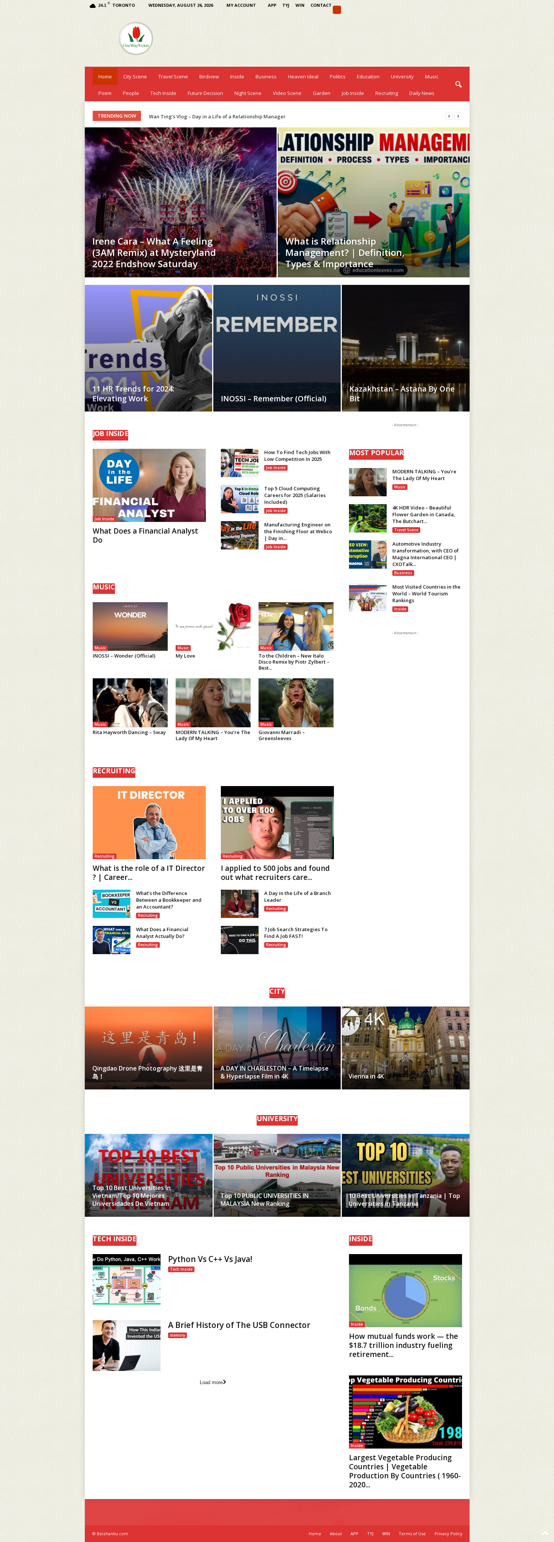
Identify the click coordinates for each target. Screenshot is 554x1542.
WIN (300, 5)
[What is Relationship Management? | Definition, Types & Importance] (374, 202)
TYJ (285, 5)
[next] (458, 116)
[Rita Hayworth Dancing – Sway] (130, 702)
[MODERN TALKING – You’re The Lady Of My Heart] (213, 702)
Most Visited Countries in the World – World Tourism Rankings (426, 593)
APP (272, 5)
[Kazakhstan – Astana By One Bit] (406, 360)
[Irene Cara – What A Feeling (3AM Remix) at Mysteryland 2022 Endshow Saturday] (181, 202)
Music (431, 76)
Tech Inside (163, 93)
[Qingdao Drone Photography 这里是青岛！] (149, 1048)
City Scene (135, 76)
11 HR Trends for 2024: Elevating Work (133, 394)
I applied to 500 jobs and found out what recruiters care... (275, 872)
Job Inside (353, 93)
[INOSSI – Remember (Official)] (277, 359)
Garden (322, 93)
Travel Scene (173, 76)
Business (266, 76)
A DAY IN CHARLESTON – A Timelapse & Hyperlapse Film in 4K (274, 1072)
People (131, 93)
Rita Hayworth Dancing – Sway (129, 732)
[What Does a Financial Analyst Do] (149, 485)
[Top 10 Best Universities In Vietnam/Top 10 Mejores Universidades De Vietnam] (149, 1175)
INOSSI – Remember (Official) (273, 398)
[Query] (337, 10)
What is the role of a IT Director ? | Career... (149, 872)
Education (368, 76)
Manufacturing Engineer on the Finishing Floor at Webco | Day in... (298, 531)
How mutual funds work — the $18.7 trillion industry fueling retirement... (403, 1345)
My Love (185, 655)
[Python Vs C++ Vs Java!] (127, 1279)
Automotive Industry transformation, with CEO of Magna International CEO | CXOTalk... (425, 554)
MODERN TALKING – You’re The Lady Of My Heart (213, 735)
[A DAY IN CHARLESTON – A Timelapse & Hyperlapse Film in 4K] (277, 1048)
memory (177, 1335)
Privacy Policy (448, 1533)
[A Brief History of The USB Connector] (127, 1345)
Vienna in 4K (366, 1076)
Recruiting (386, 93)
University (402, 76)
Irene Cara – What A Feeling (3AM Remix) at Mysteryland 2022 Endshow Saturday (154, 252)
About (336, 1533)
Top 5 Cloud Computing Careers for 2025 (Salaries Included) (295, 495)
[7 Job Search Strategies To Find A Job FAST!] (240, 940)
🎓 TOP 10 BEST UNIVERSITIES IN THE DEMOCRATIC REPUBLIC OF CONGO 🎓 (238, 116)
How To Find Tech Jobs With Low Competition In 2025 (297, 455)
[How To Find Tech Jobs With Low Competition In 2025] (240, 463)
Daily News (422, 93)
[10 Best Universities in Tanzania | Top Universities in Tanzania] (405, 1175)
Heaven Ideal (303, 76)
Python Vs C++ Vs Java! (210, 1259)
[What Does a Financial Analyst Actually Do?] (111, 940)
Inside (237, 76)
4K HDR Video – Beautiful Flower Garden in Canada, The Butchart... (423, 514)
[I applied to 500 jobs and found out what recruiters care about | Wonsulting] (277, 822)
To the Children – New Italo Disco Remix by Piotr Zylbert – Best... (294, 661)
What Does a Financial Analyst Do (145, 535)
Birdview (209, 76)
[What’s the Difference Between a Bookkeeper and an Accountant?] (111, 904)
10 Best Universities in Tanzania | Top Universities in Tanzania (404, 1200)
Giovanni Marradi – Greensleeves (282, 735)
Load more (211, 1382)
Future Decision (205, 93)
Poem (105, 93)
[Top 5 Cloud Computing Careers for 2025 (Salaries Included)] (240, 499)
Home (105, 76)
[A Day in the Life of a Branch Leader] (240, 904)
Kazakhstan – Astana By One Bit (402, 394)
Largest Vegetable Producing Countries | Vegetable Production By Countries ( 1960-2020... (405, 1471)
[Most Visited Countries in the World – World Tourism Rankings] (368, 597)
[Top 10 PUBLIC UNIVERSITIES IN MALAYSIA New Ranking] (277, 1175)
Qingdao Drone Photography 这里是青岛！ (147, 1072)
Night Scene (248, 93)
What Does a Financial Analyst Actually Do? (162, 932)
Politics (338, 76)
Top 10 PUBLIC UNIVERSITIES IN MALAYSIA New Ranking (264, 1200)
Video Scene (287, 93)
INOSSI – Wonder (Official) (124, 655)
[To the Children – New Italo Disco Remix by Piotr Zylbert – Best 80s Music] (296, 626)
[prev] (449, 116)
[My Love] (213, 626)
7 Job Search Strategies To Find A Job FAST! (296, 932)
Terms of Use (412, 1533)
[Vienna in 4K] (405, 1048)
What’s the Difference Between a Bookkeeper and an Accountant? (169, 900)
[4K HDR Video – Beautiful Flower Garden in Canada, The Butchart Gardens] (368, 518)
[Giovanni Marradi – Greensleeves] (296, 702)
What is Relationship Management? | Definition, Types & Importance (345, 252)
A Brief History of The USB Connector (239, 1325)
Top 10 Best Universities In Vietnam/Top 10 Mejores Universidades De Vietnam (131, 1196)
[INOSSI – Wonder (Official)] (130, 626)
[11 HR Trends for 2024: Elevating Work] (148, 359)
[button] (458, 84)
